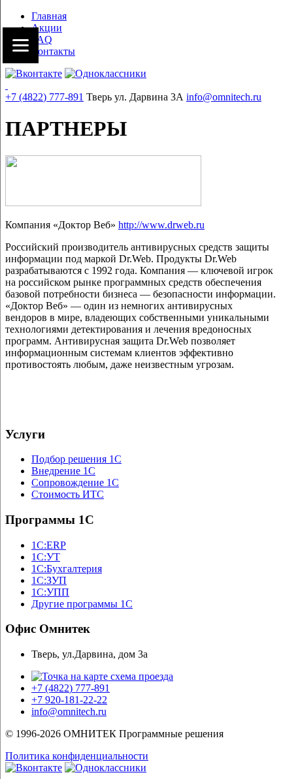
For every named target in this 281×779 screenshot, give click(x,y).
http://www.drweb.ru (161, 224)
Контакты (53, 51)
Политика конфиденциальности (76, 755)
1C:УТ (45, 556)
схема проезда (140, 676)
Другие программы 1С (82, 603)
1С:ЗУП (49, 580)
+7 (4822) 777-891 (44, 96)
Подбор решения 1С (76, 459)
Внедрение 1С (63, 470)
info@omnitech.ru (223, 96)
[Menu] (21, 45)
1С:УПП (50, 592)
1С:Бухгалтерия (66, 568)
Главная (49, 16)
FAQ (41, 39)
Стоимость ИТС (67, 494)
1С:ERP (48, 545)
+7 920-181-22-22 (69, 699)
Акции (46, 27)
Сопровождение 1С (75, 482)
